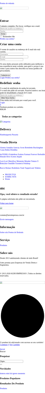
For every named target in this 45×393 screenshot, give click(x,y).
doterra (3, 373)
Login (2, 78)
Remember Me (9, 36)
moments (21, 373)
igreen (15, 373)
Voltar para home (7, 203)
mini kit (9, 373)
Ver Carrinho (15, 345)
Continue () (4, 345)
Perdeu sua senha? (7, 39)
